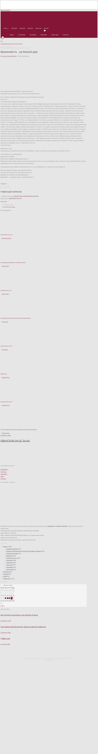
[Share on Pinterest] (9, 187)
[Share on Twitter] (5, 187)
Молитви (6, 572)
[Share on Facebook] (2, 187)
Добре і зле (4, 373)
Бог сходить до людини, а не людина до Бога (13, 262)
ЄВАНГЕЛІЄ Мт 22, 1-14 (6, 290)
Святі (5, 576)
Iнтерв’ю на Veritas (12, 549)
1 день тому (5, 266)
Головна (2, 38)
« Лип (2, 605)
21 (9, 598)
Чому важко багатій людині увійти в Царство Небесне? (16, 318)
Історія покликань (12, 553)
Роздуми (9, 565)
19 (5, 598)
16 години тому (6, 238)
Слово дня (6, 578)
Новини (6, 574)
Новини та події (11, 558)
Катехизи (9, 555)
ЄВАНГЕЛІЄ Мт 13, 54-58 (6, 401)
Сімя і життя (10, 569)
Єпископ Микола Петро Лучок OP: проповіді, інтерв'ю (12, 43)
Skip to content (5, 10)
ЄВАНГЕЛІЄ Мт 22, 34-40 (6, 234)
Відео (2, 41)
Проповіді (9, 560)
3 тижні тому (5, 377)
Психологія (9, 562)
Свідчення (9, 567)
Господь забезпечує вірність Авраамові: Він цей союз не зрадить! (19, 429)
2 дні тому (5, 322)
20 (7, 598)
